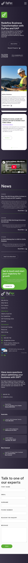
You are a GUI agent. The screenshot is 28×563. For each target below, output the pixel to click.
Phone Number (7, 510)
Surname (4, 502)
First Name (5, 487)
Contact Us (9, 286)
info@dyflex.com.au (8, 397)
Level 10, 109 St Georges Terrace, (13, 420)
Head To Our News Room (10, 256)
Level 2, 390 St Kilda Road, (11, 429)
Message (4, 525)
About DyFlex (14, 43)
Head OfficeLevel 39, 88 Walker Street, (13, 406)
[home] (7, 3)
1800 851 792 (6, 394)
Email (3, 494)
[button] (25, 3)
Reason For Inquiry (9, 517)
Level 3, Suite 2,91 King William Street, (10, 439)
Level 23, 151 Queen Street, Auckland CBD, (14, 454)
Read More (7, 137)
